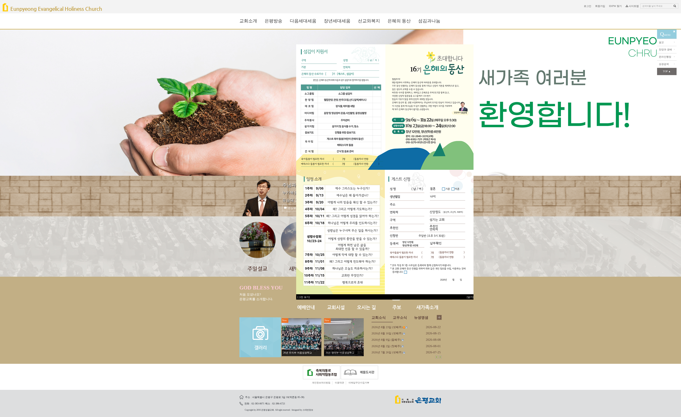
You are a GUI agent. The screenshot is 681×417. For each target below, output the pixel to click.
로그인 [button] (587, 6)
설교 (667, 42)
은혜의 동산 (399, 20)
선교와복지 (369, 20)
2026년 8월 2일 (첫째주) (386, 394)
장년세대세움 (337, 20)
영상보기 (293, 256)
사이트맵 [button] (633, 6)
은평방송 (273, 20)
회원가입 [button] (600, 6)
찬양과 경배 (667, 49)
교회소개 (248, 20)
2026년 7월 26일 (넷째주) (387, 401)
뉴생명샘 (421, 366)
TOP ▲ (667, 71)
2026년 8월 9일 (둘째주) (386, 388)
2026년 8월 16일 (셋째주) (387, 382)
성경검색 (667, 64)
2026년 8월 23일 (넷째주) (387, 375)
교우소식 (400, 366)
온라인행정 (667, 57)
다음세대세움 (303, 20)
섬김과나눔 (429, 20)
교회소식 (379, 366)
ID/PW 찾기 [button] (615, 6)
